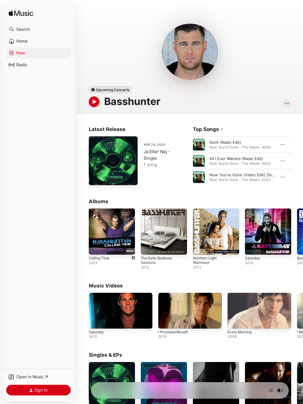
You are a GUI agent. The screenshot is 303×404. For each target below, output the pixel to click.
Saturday (252, 258)
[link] (208, 129)
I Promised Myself (173, 332)
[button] (38, 29)
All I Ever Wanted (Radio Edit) (236, 158)
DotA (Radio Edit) (225, 142)
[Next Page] (297, 161)
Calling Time (99, 258)
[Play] (94, 101)
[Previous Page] (187, 161)
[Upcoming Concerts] (110, 89)
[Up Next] (270, 390)
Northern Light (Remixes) (205, 260)
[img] (21, 13)
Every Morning (240, 332)
